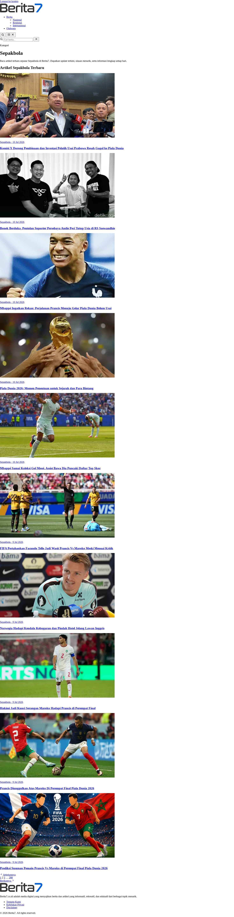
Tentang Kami (13, 901)
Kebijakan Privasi (15, 904)
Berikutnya (6, 880)
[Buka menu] (11, 34)
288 (11, 877)
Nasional (17, 19)
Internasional (19, 25)
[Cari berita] (2, 35)
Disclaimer (11, 907)
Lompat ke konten (9, 1)
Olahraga (11, 28)
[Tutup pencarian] (36, 39)
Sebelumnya (9, 874)
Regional (17, 22)
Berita (9, 17)
